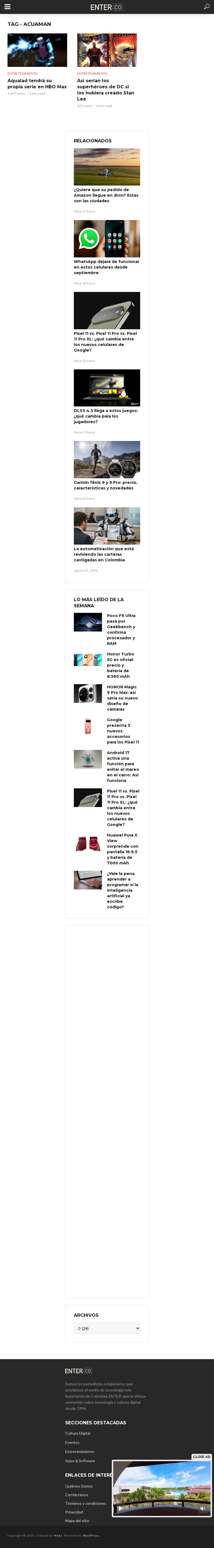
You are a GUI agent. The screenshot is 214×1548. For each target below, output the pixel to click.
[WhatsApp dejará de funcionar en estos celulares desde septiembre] (107, 238)
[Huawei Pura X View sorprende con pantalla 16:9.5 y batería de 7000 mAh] (88, 841)
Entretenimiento (23, 73)
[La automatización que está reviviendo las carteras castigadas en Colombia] (107, 526)
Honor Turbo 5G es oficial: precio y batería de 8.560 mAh (120, 665)
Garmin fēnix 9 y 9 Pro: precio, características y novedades (105, 485)
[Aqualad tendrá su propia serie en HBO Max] (37, 50)
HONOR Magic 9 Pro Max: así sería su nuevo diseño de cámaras (122, 698)
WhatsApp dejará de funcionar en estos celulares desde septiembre (106, 267)
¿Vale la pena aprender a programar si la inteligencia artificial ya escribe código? (122, 890)
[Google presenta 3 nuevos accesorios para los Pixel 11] (88, 726)
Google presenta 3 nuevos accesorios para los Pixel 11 (123, 731)
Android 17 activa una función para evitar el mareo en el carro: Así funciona (123, 766)
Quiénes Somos (79, 1486)
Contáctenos (76, 1494)
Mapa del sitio (77, 1520)
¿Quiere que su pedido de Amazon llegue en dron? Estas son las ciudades (106, 195)
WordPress (91, 1535)
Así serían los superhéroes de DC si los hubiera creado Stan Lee (105, 90)
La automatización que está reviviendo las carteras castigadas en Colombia (104, 554)
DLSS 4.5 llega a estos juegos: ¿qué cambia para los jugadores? (106, 416)
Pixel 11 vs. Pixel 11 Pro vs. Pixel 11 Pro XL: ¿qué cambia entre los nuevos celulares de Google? (105, 342)
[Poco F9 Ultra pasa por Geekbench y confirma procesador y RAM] (88, 622)
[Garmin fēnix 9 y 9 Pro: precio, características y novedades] (107, 459)
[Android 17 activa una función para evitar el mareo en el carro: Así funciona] (88, 759)
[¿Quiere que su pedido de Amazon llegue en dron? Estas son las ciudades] (107, 167)
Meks (58, 1535)
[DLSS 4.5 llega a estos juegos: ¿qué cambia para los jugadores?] (107, 388)
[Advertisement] (107, 1111)
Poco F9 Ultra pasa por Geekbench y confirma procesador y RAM (121, 629)
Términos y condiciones (85, 1503)
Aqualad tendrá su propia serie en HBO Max (37, 83)
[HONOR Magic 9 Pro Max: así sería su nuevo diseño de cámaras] (88, 693)
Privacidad (74, 1512)
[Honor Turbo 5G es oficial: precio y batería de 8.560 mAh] (88, 660)
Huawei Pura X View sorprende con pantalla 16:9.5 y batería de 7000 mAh (122, 849)
